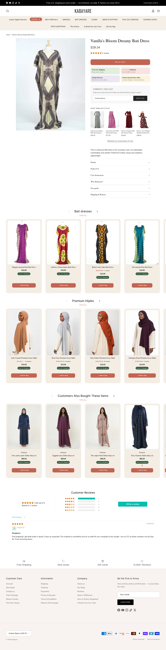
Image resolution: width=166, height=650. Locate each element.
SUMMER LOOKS (150, 19)
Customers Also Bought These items (83, 396)
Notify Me (140, 98)
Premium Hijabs (83, 301)
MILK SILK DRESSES (130, 19)
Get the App (110, 26)
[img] (17, 524)
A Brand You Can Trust (92, 26)
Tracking (44, 587)
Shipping (44, 584)
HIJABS (94, 19)
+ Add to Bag (23, 285)
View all (83, 215)
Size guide (95, 188)
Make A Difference (84, 595)
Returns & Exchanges (49, 603)
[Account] (153, 10)
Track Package (12, 595)
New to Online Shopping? (87, 599)
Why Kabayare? (97, 181)
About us (81, 584)
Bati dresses (83, 211)
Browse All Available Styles (120, 141)
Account (9, 584)
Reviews (80, 591)
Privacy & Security (48, 595)
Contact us (10, 591)
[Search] (7, 10)
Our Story (81, 587)
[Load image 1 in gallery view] (50, 84)
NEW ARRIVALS (51, 19)
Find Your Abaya (12, 603)
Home (8, 35)
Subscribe (125, 602)
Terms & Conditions (49, 599)
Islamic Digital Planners (18, 19)
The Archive (74, 26)
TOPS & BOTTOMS (58, 26)
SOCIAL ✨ (36, 19)
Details (93, 162)
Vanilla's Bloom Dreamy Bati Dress (23, 35)
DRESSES (66, 19)
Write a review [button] (132, 504)
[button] (96, 53)
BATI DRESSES (81, 19)
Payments (45, 591)
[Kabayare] (83, 11)
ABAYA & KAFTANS (110, 19)
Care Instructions (97, 175)
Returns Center (12, 599)
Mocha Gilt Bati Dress (22, 640)
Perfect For (95, 168)
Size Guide (10, 587)
